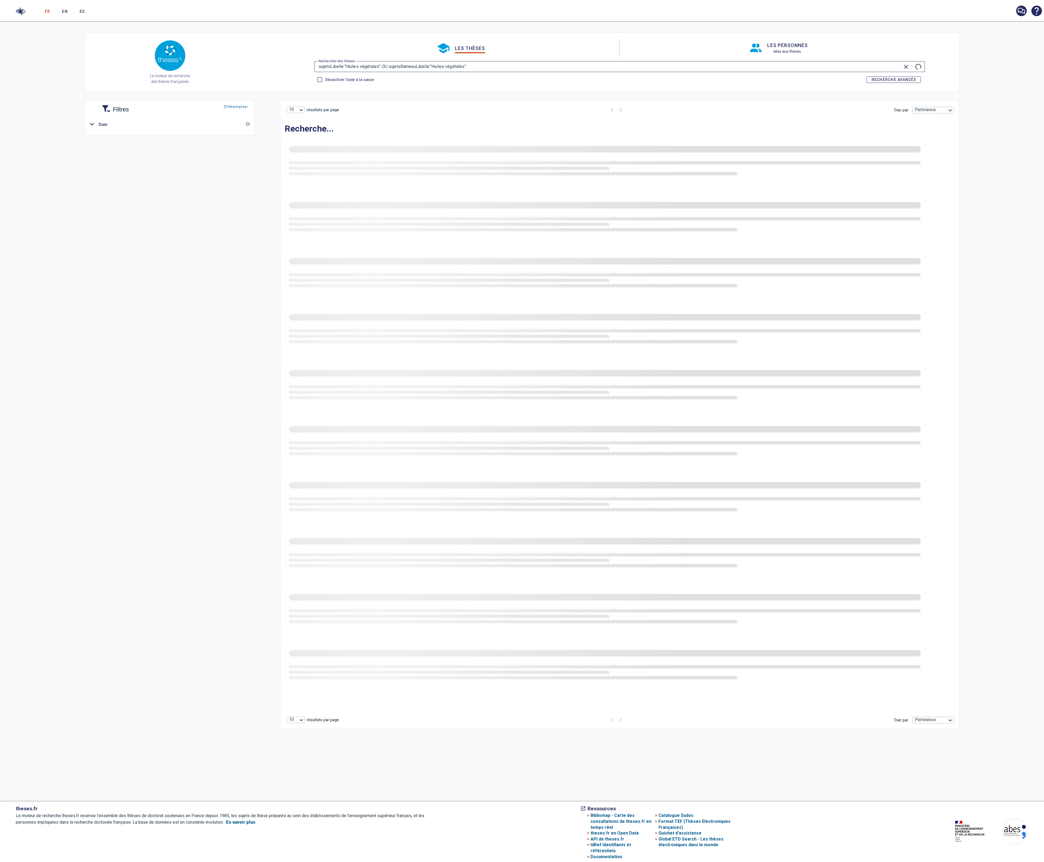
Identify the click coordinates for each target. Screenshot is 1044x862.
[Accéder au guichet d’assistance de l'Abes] (1021, 11)
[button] (20, 11)
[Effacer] (906, 66)
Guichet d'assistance (679, 833)
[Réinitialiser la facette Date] (248, 124)
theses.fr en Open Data (615, 833)
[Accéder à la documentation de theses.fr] (1036, 11)
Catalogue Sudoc (676, 815)
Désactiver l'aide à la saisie (349, 79)
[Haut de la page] (986, 836)
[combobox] (295, 110)
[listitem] (1021, 11)
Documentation (606, 856)
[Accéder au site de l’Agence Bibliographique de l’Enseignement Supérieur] (1009, 832)
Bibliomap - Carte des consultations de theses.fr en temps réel (621, 821)
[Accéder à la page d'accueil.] (170, 56)
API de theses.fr (607, 839)
